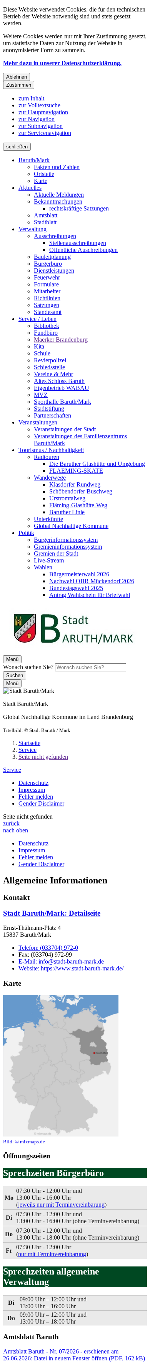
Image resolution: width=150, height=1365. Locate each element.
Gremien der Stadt (56, 553)
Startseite (29, 743)
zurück (11, 823)
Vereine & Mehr (53, 374)
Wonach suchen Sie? (28, 667)
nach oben (15, 830)
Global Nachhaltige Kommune (71, 526)
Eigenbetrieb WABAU (61, 388)
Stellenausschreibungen (77, 243)
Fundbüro (46, 332)
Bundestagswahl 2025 (76, 588)
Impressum (31, 789)
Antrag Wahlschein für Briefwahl (89, 595)
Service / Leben (37, 319)
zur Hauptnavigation (43, 112)
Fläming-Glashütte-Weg (78, 505)
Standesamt (48, 312)
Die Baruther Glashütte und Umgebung (97, 463)
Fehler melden (35, 796)
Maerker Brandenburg (61, 339)
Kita (39, 346)
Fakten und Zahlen (57, 167)
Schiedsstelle (49, 367)
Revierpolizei (50, 360)
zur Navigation (36, 119)
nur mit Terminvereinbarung (52, 1254)
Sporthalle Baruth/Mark (62, 401)
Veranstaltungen (37, 422)
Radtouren (46, 457)
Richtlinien (47, 298)
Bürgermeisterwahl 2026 (79, 574)
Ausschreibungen (55, 236)
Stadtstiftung (49, 408)
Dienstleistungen (54, 270)
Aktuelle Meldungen (59, 194)
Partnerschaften (52, 415)
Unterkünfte (48, 519)
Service (27, 750)
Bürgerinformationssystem (66, 539)
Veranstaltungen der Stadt (65, 429)
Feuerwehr (47, 277)
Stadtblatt (45, 222)
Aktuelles (30, 187)
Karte (40, 181)
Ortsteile (44, 174)
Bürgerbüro (48, 263)
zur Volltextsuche (39, 105)
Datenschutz (33, 783)
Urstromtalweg (67, 498)
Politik (26, 533)
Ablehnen (16, 77)
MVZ (41, 394)
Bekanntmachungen (58, 201)
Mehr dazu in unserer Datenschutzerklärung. (62, 63)
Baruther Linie (67, 512)
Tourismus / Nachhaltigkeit (51, 450)
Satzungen (46, 305)
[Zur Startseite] (73, 651)
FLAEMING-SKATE (76, 470)
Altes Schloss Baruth (59, 381)
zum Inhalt (31, 98)
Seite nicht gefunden (43, 756)
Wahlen (43, 567)
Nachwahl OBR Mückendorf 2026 (91, 581)
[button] (60, 1070)
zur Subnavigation (40, 126)
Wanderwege (50, 477)
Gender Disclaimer (41, 803)
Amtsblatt (45, 215)
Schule (42, 353)
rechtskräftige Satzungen (79, 208)
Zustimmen (18, 85)
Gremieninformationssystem (68, 546)
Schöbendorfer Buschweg (80, 491)
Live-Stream (49, 560)
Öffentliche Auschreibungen (83, 250)
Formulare (46, 284)
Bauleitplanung (52, 256)
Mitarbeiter (47, 291)
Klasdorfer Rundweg (74, 484)
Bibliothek (46, 325)
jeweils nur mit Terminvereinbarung (61, 1204)
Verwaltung (32, 229)
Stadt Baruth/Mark (51, 913)
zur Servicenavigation (44, 133)
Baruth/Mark (34, 160)
